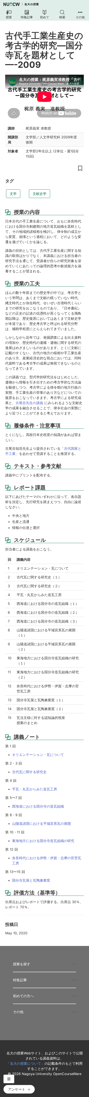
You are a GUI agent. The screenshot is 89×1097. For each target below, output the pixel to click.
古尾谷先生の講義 (29, 403)
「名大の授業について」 (25, 1063)
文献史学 (39, 194)
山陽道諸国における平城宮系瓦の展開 (41, 823)
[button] (9, 15)
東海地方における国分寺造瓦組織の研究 (43, 841)
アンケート (16, 1089)
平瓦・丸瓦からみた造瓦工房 (34, 789)
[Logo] (21, 4)
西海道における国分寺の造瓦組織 (38, 806)
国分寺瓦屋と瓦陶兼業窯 (31, 880)
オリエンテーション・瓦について (38, 754)
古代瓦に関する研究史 (29, 772)
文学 (13, 194)
